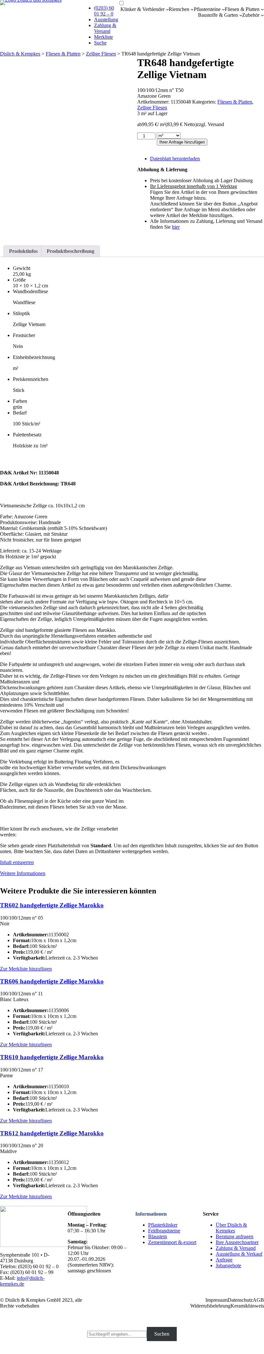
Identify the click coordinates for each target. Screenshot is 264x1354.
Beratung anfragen (234, 1236)
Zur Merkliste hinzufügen (26, 968)
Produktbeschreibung (70, 251)
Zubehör (250, 15)
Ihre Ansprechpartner (237, 1242)
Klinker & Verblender (142, 9)
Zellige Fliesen (101, 53)
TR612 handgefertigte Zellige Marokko (52, 1133)
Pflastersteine (207, 9)
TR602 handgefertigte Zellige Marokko (52, 905)
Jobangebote (228, 1265)
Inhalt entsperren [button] (17, 862)
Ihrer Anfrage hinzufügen (182, 142)
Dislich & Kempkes (20, 53)
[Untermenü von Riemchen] (192, 9)
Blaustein (157, 1236)
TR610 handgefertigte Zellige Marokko (52, 1057)
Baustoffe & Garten (218, 15)
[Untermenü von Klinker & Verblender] (167, 9)
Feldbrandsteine (164, 1230)
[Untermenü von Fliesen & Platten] (262, 9)
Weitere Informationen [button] (22, 873)
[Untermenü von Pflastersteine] (223, 9)
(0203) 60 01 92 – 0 (104, 10)
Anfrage (224, 1259)
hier (176, 227)
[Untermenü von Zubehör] (262, 15)
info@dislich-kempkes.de (22, 1281)
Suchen (161, 1334)
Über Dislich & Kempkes (231, 1227)
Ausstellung (106, 19)
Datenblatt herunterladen (175, 158)
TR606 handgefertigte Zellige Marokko (52, 981)
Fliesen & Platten (242, 9)
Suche (100, 42)
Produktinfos (23, 251)
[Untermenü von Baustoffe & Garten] (240, 15)
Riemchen (179, 9)
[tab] (23, 251)
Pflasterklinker (162, 1225)
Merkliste (103, 37)
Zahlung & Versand (105, 28)
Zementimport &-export (172, 1242)
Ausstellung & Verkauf (239, 1254)
